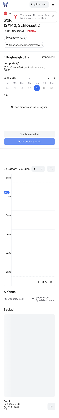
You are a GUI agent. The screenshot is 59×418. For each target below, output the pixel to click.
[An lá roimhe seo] (34, 169)
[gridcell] (37, 88)
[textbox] (29, 158)
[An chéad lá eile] (41, 169)
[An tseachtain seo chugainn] (53, 77)
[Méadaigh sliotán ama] (50, 282)
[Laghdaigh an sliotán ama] (47, 282)
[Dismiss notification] (53, 16)
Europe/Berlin (47, 57)
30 (42, 282)
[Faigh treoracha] (51, 406)
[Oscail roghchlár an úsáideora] (53, 4)
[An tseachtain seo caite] (49, 77)
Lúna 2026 (10, 77)
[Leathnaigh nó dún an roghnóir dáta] (29, 77)
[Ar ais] (4, 57)
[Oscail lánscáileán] (51, 169)
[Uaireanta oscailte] (38, 31)
